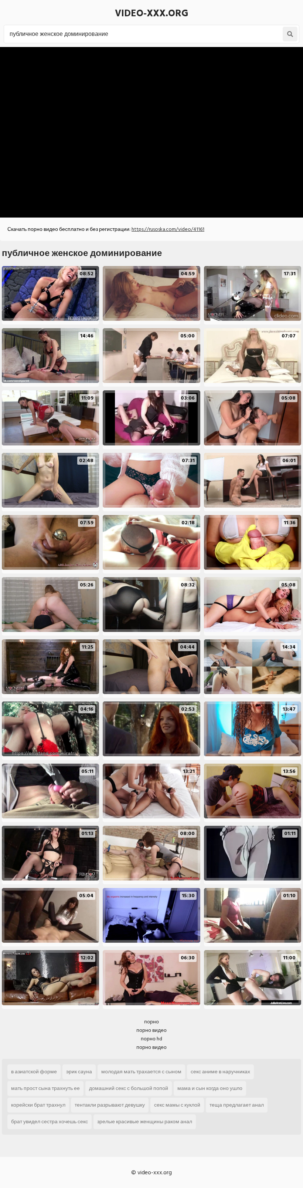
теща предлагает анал (237, 1105)
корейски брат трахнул (38, 1105)
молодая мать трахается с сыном (141, 1071)
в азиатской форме (34, 1071)
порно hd (151, 1038)
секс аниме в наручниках (220, 1071)
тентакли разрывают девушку (110, 1105)
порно (151, 1021)
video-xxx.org (151, 13)
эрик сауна (79, 1071)
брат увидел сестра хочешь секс (49, 1121)
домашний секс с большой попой (128, 1088)
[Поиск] (290, 34)
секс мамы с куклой (177, 1105)
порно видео (151, 1030)
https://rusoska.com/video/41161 (168, 229)
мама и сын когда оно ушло (209, 1088)
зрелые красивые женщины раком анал (144, 1121)
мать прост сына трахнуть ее (45, 1088)
